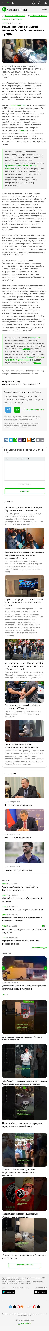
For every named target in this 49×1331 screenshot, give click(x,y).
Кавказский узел (18, 105)
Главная (5, 19)
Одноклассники (22, 360)
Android (33, 338)
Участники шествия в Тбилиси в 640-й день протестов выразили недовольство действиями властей (24, 665)
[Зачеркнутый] (21, 459)
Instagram (40, 357)
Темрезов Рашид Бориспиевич (19, 804)
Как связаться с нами (20, 1287)
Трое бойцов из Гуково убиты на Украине (22, 909)
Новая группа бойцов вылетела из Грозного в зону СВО (24, 931)
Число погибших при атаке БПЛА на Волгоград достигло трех (20, 888)
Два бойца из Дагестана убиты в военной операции (22, 899)
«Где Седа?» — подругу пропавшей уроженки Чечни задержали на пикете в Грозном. (24, 1082)
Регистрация (25, 484)
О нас (4, 1287)
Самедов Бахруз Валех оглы (18, 869)
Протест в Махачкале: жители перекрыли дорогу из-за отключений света (22, 1125)
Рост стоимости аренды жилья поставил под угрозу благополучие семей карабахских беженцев (24, 554)
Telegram (26, 349)
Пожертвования (41, 1287)
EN (8, 2)
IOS (39, 338)
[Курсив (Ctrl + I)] (11, 459)
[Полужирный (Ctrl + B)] (6, 459)
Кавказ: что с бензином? (15, 16)
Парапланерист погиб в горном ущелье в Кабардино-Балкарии (22, 919)
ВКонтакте (10, 360)
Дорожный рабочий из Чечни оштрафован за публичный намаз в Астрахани (24, 987)
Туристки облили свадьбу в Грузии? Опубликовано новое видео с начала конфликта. (20, 1172)
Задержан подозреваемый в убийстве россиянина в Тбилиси (23, 707)
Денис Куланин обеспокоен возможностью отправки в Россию (21, 746)
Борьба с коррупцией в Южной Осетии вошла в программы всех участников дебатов (24, 602)
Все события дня (39, 948)
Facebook (30, 357)
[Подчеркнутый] (16, 459)
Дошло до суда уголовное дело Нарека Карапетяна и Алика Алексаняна (23, 509)
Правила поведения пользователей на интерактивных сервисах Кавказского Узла (24, 1315)
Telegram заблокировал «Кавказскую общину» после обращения (20, 1215)
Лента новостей (16, 19)
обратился (22, 130)
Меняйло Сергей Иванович (18, 837)
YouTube (37, 363)
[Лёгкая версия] (13, 3)
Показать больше (25, 1265)
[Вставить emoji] (28, 459)
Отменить (24, 491)
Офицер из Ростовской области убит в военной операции (21, 942)
